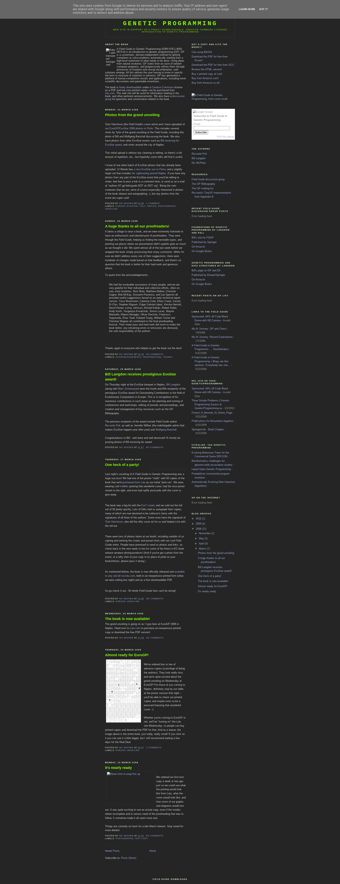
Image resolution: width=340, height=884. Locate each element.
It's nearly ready (118, 768)
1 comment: (153, 203)
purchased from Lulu (133, 482)
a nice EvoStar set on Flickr (149, 169)
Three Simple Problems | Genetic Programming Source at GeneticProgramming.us (210, 404)
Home (152, 850)
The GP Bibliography (203, 183)
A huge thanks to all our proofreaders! (137, 226)
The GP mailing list (202, 188)
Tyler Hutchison (114, 521)
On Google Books (202, 251)
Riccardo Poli (112, 425)
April (202, 543)
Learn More (247, 9)
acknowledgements (128, 357)
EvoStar (132, 206)
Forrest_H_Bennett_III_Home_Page (212, 412)
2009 (199, 523)
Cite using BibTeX (202, 52)
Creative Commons (163, 87)
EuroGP (120, 206)
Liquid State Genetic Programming (211, 469)
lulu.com (110, 93)
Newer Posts (112, 850)
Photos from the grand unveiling (132, 115)
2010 (199, 518)
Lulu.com (135, 628)
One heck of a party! (122, 465)
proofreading (152, 357)
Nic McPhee (199, 162)
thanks (167, 357)
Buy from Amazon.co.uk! (206, 82)
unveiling (111, 209)
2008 (199, 528)
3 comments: (154, 747)
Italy (142, 206)
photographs (167, 206)
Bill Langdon (173, 384)
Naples (151, 206)
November (205, 533)
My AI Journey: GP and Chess (209, 328)
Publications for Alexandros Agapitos (212, 420)
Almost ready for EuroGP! (127, 655)
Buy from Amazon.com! (205, 78)
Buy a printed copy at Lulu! (207, 73)
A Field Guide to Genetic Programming (170, 20)
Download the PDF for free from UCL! (213, 64)
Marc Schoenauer (128, 388)
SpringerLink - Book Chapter (208, 429)
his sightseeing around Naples (149, 173)
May (202, 538)
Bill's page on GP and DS (206, 270)
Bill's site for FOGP (203, 237)
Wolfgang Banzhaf (166, 429)
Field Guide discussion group (208, 179)
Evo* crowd (147, 505)
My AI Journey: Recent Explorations (212, 336)
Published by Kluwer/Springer (208, 274)
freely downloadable (130, 87)
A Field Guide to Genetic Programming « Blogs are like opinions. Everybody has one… (211, 361)
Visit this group (225, 136)
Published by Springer (204, 242)
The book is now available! (127, 619)
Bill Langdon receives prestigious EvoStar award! (140, 376)
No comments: (155, 354)
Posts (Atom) (128, 857)
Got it (263, 9)
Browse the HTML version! (207, 69)
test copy (141, 838)
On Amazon (198, 246)
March (203, 548)
